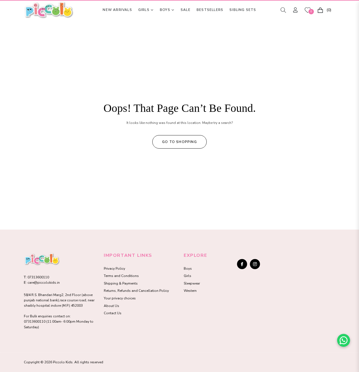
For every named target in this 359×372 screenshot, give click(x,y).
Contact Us (112, 313)
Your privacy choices (120, 298)
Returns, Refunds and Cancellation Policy (136, 290)
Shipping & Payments (121, 283)
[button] (283, 10)
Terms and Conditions (121, 276)
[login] (295, 10)
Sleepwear (192, 283)
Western (190, 290)
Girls (187, 276)
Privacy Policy (114, 268)
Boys (188, 268)
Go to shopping (179, 142)
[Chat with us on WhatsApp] (343, 340)
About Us (111, 306)
